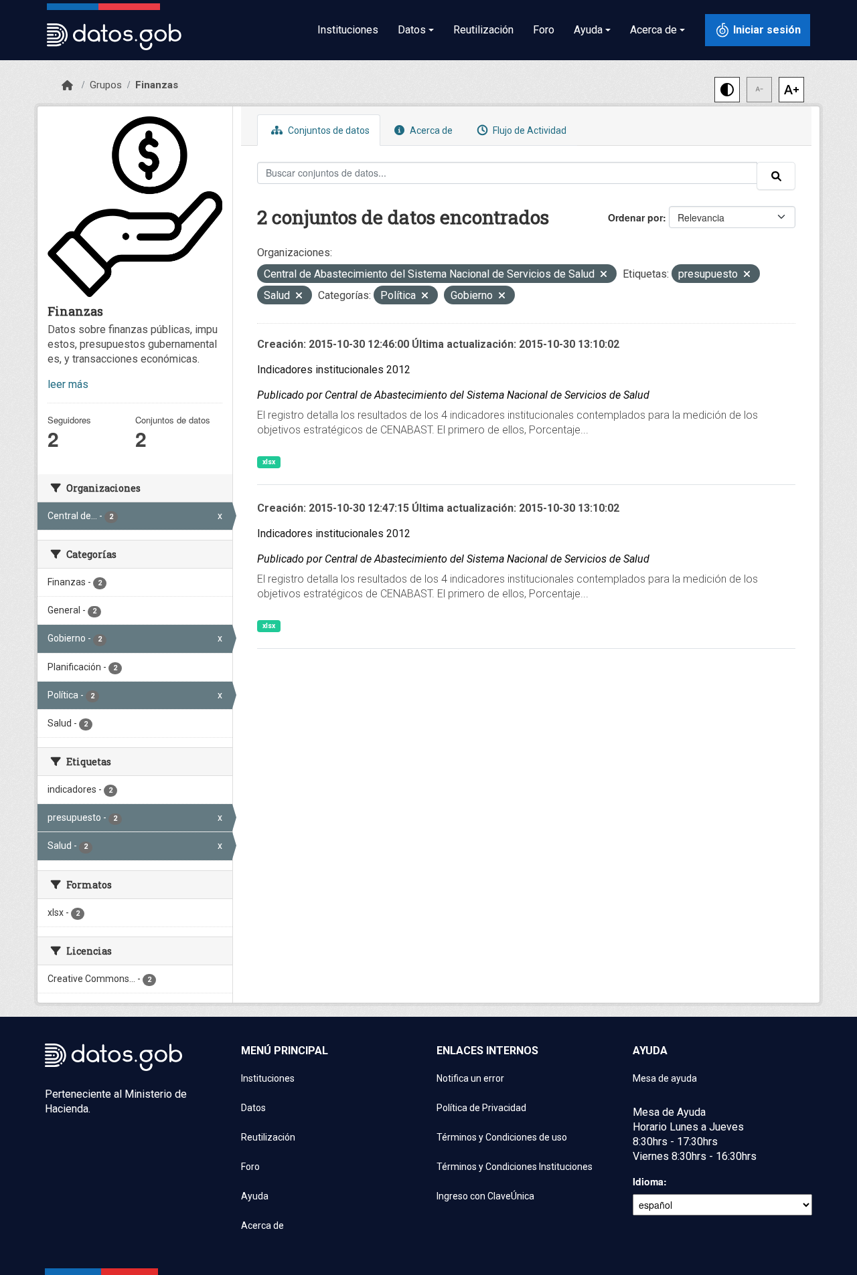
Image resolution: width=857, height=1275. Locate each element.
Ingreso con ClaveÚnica (485, 1196)
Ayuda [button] (588, 29)
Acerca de (430, 130)
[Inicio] (67, 86)
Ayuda (254, 1196)
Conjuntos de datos (328, 130)
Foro (543, 29)
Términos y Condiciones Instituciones (515, 1166)
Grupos (106, 85)
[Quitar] (603, 275)
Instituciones (347, 29)
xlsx (268, 462)
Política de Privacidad (481, 1107)
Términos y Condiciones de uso (502, 1137)
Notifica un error (470, 1078)
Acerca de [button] (653, 29)
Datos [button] (412, 29)
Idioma (648, 1181)
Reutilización (483, 29)
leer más (68, 384)
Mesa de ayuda (665, 1078)
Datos (253, 1107)
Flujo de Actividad (528, 130)
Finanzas (156, 85)
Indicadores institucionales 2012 (333, 369)
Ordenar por (635, 217)
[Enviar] (776, 176)
